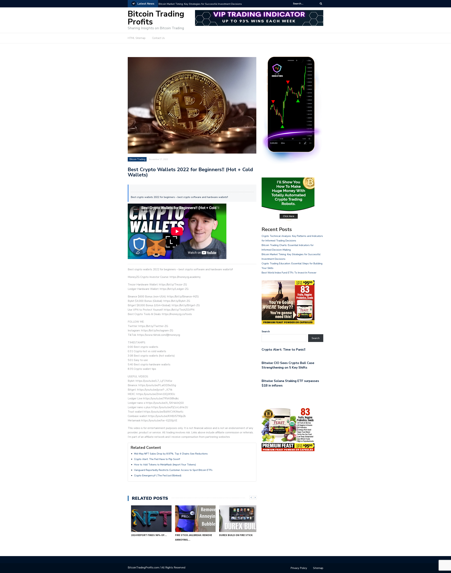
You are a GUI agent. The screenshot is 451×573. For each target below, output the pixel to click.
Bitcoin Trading (137, 159)
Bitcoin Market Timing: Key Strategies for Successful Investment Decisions (200, 4)
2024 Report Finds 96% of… (145, 535)
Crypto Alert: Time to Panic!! (283, 349)
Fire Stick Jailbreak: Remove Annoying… (190, 537)
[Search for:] (303, 3)
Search (266, 331)
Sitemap (318, 568)
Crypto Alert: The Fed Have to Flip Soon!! (157, 459)
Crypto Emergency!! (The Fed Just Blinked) (157, 475)
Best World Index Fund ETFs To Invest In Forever (289, 272)
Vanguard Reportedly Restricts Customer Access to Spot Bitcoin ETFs (173, 470)
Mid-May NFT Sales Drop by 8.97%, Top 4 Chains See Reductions (171, 453)
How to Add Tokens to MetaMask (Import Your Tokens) (165, 464)
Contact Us (158, 38)
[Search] (321, 3)
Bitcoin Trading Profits (156, 18)
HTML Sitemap (137, 38)
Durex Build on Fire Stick (232, 535)
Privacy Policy (299, 568)
